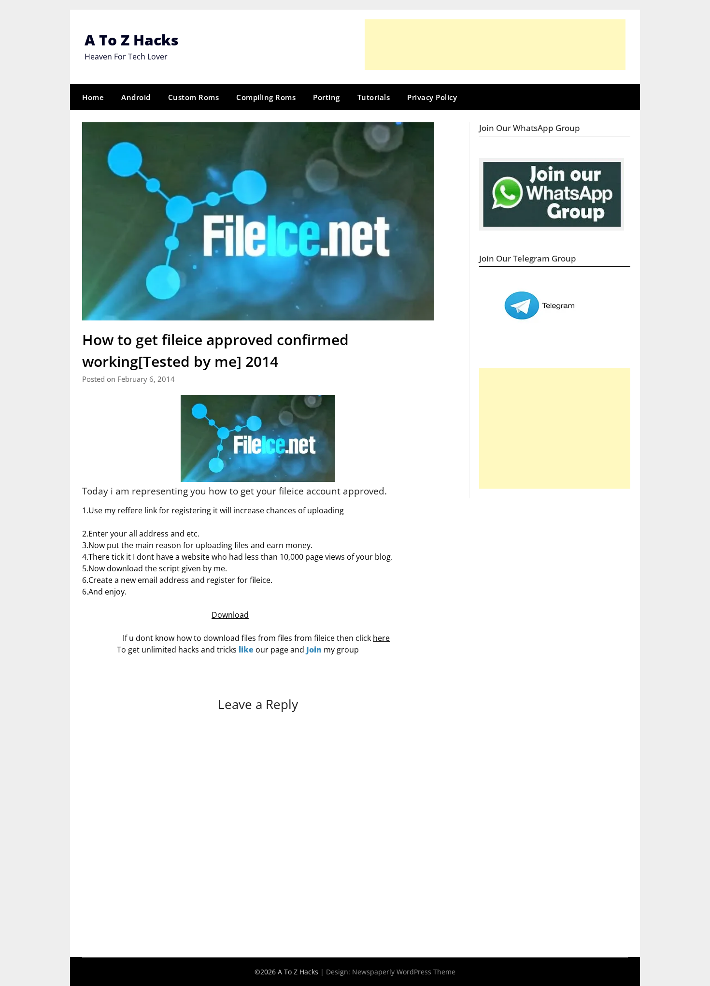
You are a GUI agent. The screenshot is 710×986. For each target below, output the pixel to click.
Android (136, 97)
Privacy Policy (432, 97)
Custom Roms (193, 97)
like (246, 649)
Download (230, 614)
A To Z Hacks (132, 40)
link (150, 510)
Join (314, 649)
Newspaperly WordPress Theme (403, 971)
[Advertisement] (495, 44)
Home (93, 97)
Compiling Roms (266, 97)
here (381, 638)
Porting (326, 97)
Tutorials (373, 97)
